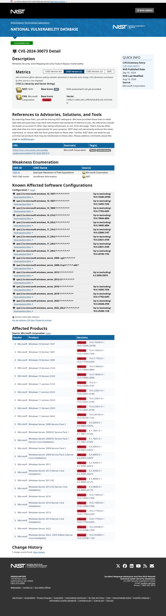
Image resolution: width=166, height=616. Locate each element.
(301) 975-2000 (18, 583)
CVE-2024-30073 (131, 65)
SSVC (109, 71)
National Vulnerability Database (44, 29)
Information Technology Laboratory (30, 22)
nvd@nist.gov (27, 139)
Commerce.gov (85, 600)
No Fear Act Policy (96, 598)
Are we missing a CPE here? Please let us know (31, 320)
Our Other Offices (43, 587)
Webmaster (16, 587)
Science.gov (99, 600)
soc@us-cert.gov (148, 583)
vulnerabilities (22, 43)
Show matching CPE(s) (22, 197)
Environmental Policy (122, 598)
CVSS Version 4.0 (53, 71)
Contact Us (28, 587)
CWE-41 (16, 172)
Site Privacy (17, 598)
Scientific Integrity (141, 598)
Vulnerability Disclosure (75, 598)
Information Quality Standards (62, 600)
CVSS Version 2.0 (94, 71)
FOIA (108, 598)
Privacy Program (44, 598)
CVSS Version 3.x (74, 71)
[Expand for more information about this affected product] (15, 344)
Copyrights (58, 598)
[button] (144, 10)
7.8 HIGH (46, 100)
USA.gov (109, 600)
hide (32, 190)
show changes (39, 552)
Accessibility (29, 598)
